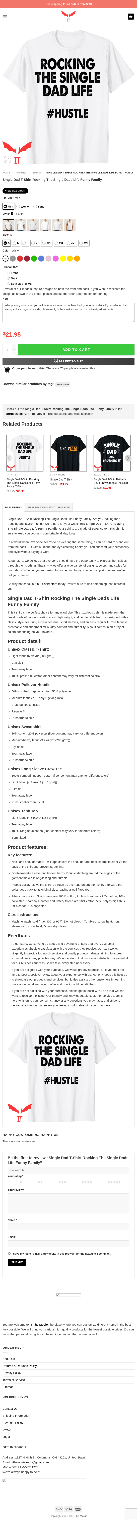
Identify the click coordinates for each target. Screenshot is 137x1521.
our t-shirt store (47, 584)
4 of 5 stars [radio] (75, 1182)
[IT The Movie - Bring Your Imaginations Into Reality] (68, 16)
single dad (62, 384)
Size (6, 234)
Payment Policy (13, 1422)
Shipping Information (16, 1415)
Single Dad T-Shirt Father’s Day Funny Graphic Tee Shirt (111, 481)
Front (14, 272)
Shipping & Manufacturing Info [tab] (49, 507)
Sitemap (8, 1387)
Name (12, 1220)
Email (12, 1236)
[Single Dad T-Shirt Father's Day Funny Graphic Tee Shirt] (112, 453)
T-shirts (36, 172)
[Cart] (131, 17)
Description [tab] (13, 507)
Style (8, 213)
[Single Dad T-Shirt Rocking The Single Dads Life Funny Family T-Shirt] (25, 453)
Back (14, 278)
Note (6, 298)
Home (6, 172)
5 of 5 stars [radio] (101, 1182)
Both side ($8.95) (21, 283)
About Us (9, 1359)
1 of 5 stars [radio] (13, 1182)
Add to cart (76, 349)
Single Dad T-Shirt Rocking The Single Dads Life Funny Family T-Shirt (23, 483)
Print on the (10, 266)
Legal (6, 1436)
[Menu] (5, 16)
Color (7, 250)
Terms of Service (14, 1380)
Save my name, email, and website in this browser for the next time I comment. (62, 1253)
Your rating (15, 1176)
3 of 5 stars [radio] (51, 1182)
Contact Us (10, 1408)
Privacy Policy (12, 1373)
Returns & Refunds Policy (20, 1366)
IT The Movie (39, 1324)
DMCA (7, 1429)
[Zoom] (7, 159)
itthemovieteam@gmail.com (30, 1462)
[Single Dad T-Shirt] (68, 453)
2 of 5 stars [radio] (31, 1182)
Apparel (20, 172)
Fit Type (8, 197)
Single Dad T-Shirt (61, 479)
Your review (16, 1189)
